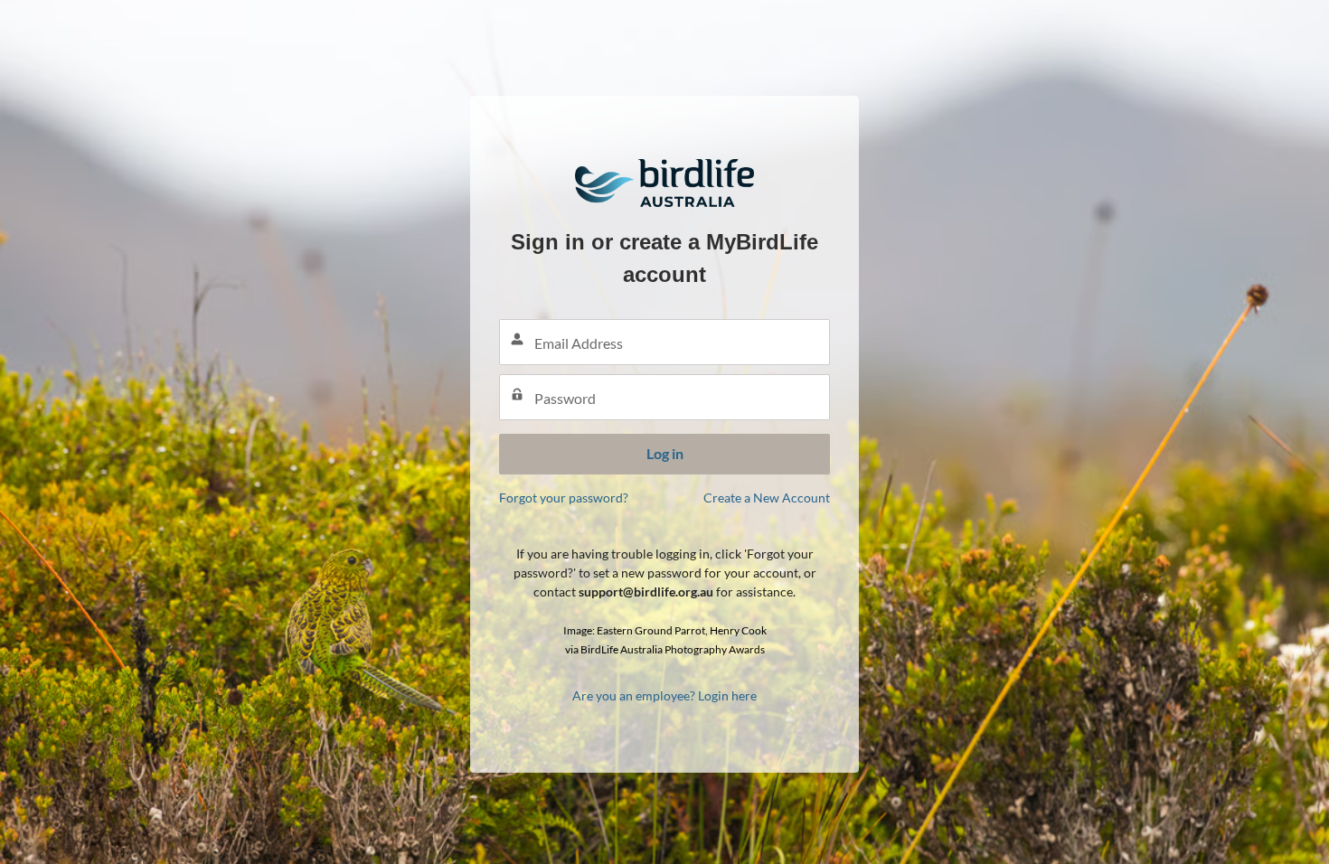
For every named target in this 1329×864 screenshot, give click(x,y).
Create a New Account (766, 497)
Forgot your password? (563, 497)
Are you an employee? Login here (664, 695)
